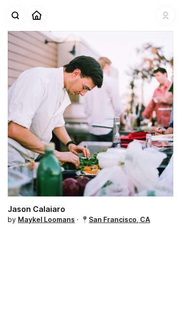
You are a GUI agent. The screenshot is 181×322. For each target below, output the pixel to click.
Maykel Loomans (46, 219)
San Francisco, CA (119, 219)
